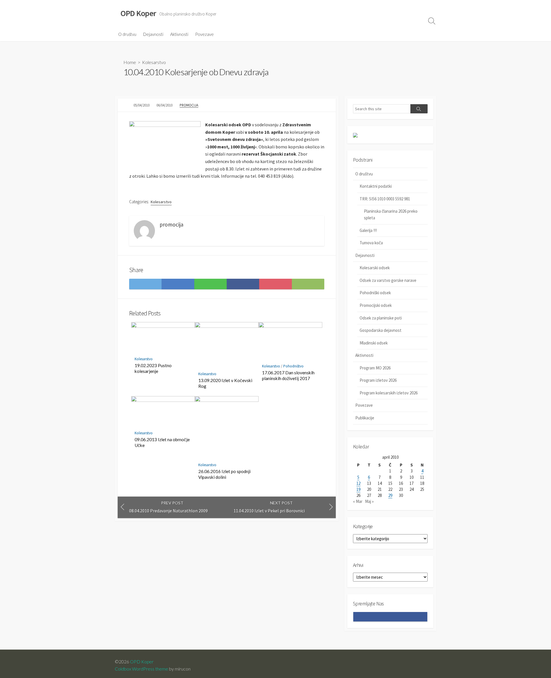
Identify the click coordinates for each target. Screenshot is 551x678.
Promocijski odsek (376, 305)
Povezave (204, 34)
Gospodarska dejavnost (380, 330)
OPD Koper (142, 661)
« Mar (357, 501)
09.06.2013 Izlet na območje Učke (162, 442)
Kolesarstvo (154, 62)
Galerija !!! (368, 230)
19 (358, 489)
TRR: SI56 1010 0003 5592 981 (385, 199)
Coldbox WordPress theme (141, 668)
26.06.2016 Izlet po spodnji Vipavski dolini (224, 474)
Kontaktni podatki (376, 186)
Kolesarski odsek (375, 267)
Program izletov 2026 (378, 380)
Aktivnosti (179, 34)
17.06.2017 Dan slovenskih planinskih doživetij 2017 (288, 375)
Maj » (369, 501)
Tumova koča (371, 242)
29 (390, 495)
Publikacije (364, 418)
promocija (189, 105)
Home (129, 62)
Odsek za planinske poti (381, 318)
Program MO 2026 (375, 368)
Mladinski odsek (374, 343)
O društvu (127, 34)
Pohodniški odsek (375, 292)
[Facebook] (189, 224)
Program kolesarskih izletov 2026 (389, 393)
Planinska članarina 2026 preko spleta (391, 214)
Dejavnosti (153, 34)
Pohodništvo (293, 366)
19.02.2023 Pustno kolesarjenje (153, 368)
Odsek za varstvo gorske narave (388, 280)
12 (358, 483)
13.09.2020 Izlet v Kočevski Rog (225, 383)
